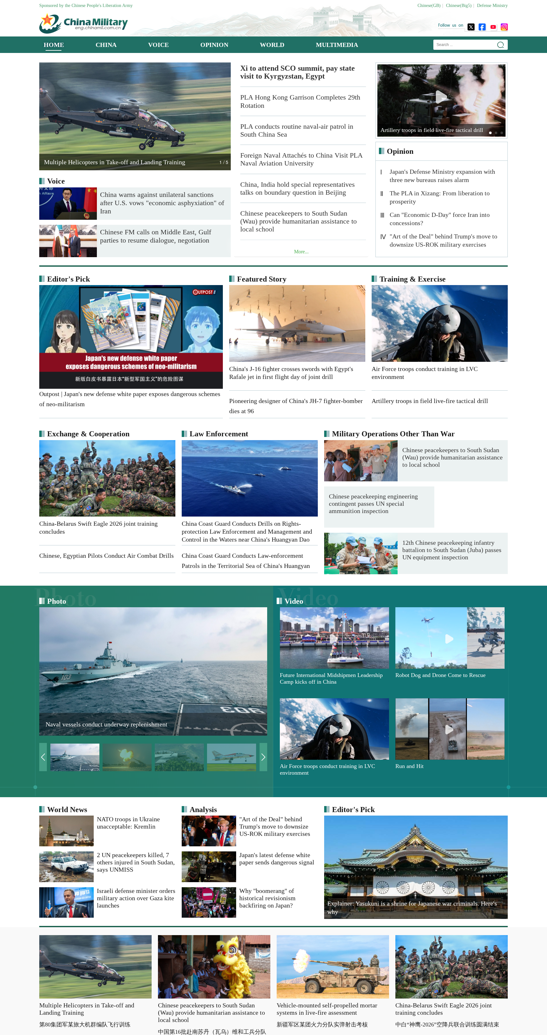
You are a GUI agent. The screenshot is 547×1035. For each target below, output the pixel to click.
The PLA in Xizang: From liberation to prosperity (440, 197)
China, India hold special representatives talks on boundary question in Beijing (297, 188)
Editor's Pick (68, 279)
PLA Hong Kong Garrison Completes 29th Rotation (300, 101)
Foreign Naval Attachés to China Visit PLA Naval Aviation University (301, 159)
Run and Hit (409, 766)
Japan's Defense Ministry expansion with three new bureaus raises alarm (442, 175)
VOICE (158, 44)
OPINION (214, 44)
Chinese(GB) (429, 5)
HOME (54, 44)
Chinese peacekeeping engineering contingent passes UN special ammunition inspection (446, 503)
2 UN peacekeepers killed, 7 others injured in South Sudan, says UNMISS (136, 862)
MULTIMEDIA (337, 44)
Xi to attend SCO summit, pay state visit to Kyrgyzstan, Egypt (297, 72)
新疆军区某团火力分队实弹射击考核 (322, 1024)
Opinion (400, 151)
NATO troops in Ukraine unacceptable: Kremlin (128, 823)
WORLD (272, 44)
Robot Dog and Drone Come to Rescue (440, 675)
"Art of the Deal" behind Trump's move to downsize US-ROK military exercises (443, 240)
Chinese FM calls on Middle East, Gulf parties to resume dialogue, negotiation (155, 236)
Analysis (203, 809)
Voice (56, 181)
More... (301, 251)
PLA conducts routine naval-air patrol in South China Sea (296, 130)
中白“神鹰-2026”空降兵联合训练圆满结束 (447, 1024)
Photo (56, 601)
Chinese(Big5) (459, 5)
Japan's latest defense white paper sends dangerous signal (276, 858)
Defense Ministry (492, 5)
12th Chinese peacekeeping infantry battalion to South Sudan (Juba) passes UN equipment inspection (451, 550)
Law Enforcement (219, 434)
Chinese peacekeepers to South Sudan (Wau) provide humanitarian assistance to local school (298, 221)
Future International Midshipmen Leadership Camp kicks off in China (331, 678)
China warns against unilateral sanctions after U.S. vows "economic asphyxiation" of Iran (162, 203)
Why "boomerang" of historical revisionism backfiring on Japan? (267, 898)
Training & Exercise (413, 279)
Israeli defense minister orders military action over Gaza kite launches (136, 898)
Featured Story (261, 279)
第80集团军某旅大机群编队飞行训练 (84, 1024)
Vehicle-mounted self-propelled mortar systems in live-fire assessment (327, 1009)
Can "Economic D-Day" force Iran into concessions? (440, 218)
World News (67, 809)
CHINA (106, 44)
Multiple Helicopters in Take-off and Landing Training (86, 1009)
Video (294, 601)
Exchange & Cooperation (88, 434)
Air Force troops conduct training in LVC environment (327, 769)
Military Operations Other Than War (393, 434)
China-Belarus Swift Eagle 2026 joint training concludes (443, 1009)
